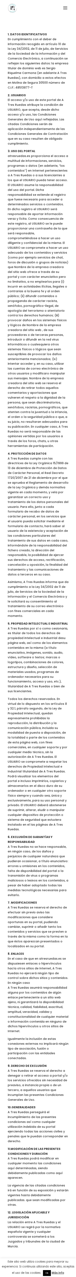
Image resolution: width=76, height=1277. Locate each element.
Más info (58, 1273)
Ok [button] (46, 1273)
